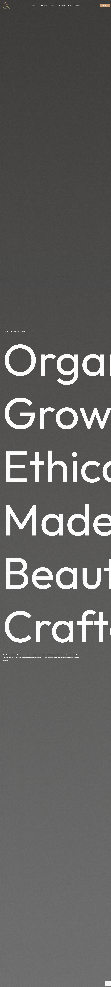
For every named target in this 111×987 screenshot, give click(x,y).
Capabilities (43, 5)
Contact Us (105, 5)
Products (52, 5)
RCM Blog (77, 5)
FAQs (69, 5)
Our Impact (61, 5)
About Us (34, 5)
